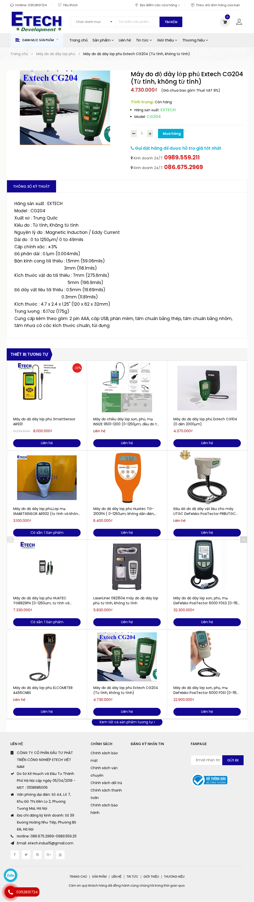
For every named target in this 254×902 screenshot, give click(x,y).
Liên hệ (125, 40)
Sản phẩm (102, 40)
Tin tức (143, 40)
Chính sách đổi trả (106, 782)
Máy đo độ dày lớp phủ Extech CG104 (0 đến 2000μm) (205, 422)
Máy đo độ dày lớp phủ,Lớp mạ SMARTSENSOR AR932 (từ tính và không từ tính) (46, 511)
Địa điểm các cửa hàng (159, 5)
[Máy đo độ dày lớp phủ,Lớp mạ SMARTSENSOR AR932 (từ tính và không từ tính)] (46, 477)
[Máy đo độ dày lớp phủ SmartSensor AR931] (46, 388)
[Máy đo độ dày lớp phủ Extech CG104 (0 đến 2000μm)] (207, 388)
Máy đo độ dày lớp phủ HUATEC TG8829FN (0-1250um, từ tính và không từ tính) (41, 601)
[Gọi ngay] (10, 892)
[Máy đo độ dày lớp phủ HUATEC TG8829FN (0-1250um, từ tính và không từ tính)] (46, 567)
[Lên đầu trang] (244, 886)
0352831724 (37, 5)
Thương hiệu (194, 40)
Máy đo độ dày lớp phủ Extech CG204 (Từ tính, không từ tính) (125, 690)
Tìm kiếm (170, 22)
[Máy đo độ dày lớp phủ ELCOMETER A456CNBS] (46, 656)
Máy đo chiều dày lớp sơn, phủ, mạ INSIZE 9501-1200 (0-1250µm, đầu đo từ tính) (126, 422)
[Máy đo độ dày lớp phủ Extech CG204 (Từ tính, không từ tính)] (127, 656)
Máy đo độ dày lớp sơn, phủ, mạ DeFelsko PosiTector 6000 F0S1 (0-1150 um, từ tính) (206, 690)
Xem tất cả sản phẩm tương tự (126, 722)
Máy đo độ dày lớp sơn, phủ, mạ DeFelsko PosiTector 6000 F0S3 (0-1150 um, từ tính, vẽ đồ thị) (206, 601)
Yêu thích (70, 5)
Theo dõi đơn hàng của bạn (218, 5)
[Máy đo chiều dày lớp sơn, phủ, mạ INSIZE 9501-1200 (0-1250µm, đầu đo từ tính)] (127, 388)
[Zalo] (10, 875)
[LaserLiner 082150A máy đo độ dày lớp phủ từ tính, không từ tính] (127, 567)
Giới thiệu (166, 40)
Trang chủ (78, 40)
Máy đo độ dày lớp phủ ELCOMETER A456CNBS (43, 690)
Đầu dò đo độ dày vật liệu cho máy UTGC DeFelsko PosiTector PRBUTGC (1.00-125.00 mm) (204, 511)
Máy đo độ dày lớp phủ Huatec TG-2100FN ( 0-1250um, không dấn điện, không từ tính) (124, 511)
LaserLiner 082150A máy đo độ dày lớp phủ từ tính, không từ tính (125, 601)
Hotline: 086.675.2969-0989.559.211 (46, 836)
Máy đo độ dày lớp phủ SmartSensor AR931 (44, 422)
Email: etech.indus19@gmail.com (45, 843)
